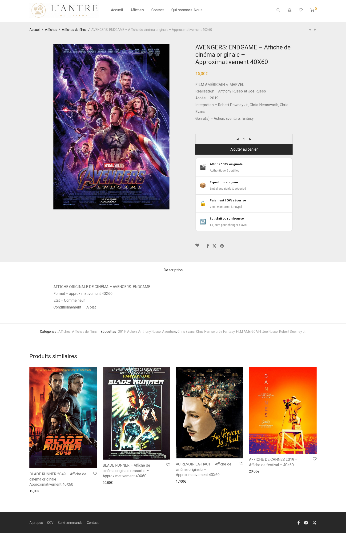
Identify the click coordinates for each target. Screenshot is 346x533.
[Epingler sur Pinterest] (222, 246)
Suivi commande (70, 523)
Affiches (137, 10)
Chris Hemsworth (209, 331)
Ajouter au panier (244, 149)
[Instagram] (306, 522)
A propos (36, 523)
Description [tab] (173, 270)
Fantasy (229, 331)
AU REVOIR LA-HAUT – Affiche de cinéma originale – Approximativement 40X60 (203, 469)
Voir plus (34, 491)
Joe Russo (270, 331)
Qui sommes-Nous (186, 10)
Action (132, 331)
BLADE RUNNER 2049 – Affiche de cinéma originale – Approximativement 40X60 (57, 479)
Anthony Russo (149, 331)
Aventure (169, 331)
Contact (157, 10)
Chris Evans (186, 331)
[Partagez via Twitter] (214, 246)
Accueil (117, 10)
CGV (50, 523)
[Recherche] (278, 10)
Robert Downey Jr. (292, 331)
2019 (122, 331)
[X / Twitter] (314, 522)
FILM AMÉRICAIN (248, 331)
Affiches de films (74, 30)
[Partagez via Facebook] (207, 246)
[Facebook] (298, 522)
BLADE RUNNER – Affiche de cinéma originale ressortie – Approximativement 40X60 (126, 470)
